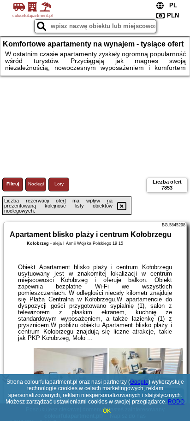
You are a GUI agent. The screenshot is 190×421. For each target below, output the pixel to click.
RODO (176, 401)
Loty (59, 183)
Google (139, 382)
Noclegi (36, 183)
